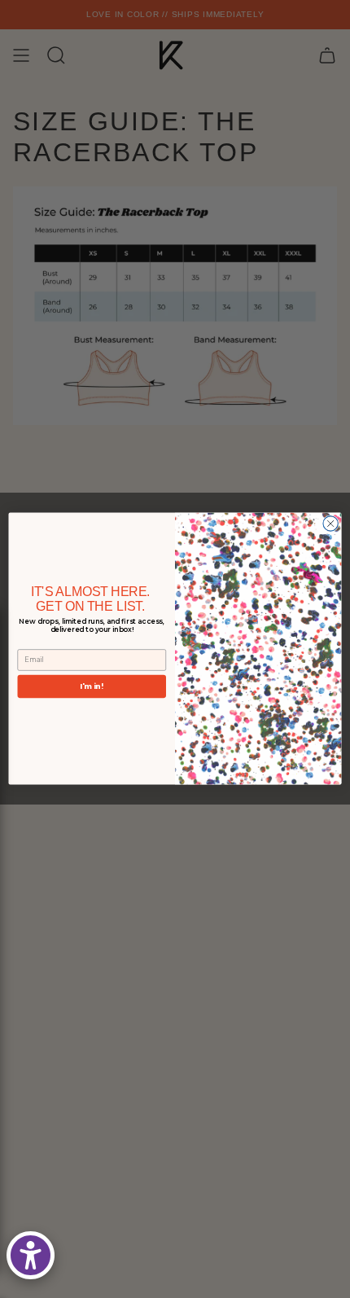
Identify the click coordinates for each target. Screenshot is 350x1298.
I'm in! (91, 686)
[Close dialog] (330, 523)
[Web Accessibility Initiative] (30, 1255)
